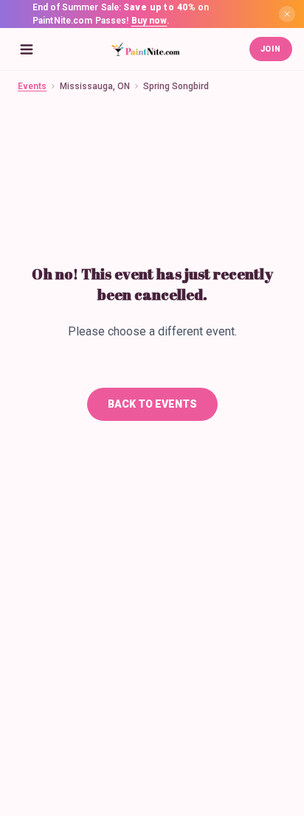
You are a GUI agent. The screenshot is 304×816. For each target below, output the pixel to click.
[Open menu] (26, 49)
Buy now (149, 20)
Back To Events (152, 404)
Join (270, 49)
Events (32, 86)
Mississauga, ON (95, 86)
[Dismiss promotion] (287, 14)
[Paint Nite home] (145, 49)
